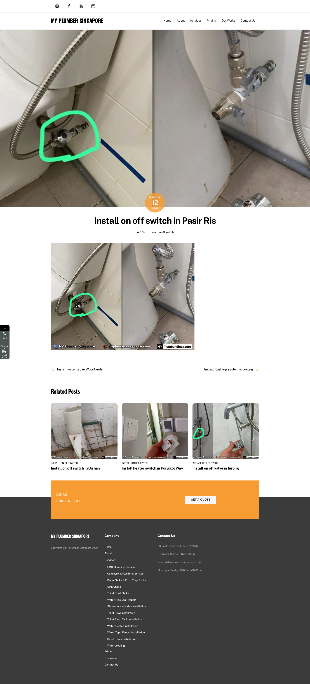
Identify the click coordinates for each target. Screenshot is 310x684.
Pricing (211, 20)
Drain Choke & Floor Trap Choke (126, 580)
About (181, 20)
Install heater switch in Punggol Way (152, 468)
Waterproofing (116, 645)
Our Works (228, 20)
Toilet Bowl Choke (118, 593)
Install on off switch (162, 232)
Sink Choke (114, 586)
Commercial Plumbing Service (125, 573)
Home (167, 20)
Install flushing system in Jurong (228, 369)
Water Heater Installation (122, 625)
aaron (140, 232)
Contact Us (248, 20)
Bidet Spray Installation (121, 639)
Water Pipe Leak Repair (121, 599)
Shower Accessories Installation (126, 606)
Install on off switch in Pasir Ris (155, 220)
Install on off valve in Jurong (215, 468)
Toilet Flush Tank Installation (124, 619)
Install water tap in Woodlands (80, 369)
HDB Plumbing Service (121, 567)
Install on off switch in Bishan (75, 468)
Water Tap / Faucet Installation (126, 632)
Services (195, 20)
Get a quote (200, 499)
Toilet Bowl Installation (121, 612)
